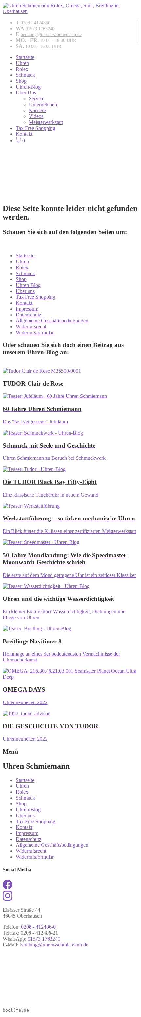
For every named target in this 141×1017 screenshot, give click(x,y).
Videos (36, 116)
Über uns (25, 291)
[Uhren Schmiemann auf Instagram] (7, 899)
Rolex (22, 69)
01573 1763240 (40, 28)
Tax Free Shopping (35, 128)
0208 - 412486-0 (38, 927)
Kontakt (24, 134)
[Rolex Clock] (70, 161)
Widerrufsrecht (31, 326)
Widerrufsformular (35, 332)
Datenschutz (28, 314)
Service (36, 98)
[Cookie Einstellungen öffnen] (52, 1000)
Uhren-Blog (28, 87)
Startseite (25, 57)
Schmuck (25, 75)
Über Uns (26, 92)
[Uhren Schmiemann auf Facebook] (7, 887)
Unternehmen (43, 104)
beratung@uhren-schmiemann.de (51, 34)
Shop (21, 81)
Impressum (27, 309)
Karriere (37, 110)
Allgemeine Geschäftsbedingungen (52, 320)
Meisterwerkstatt (46, 122)
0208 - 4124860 (35, 22)
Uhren (22, 63)
